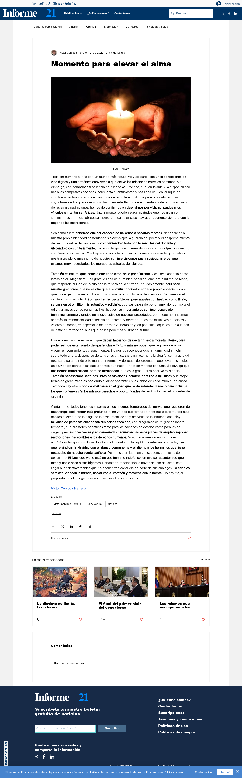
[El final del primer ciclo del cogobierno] (121, 582)
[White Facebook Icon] (44, 756)
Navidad (112, 503)
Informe (20, 12)
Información (110, 26)
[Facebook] (229, 13)
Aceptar (225, 772)
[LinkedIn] (235, 13)
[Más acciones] (188, 52)
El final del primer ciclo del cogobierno (120, 605)
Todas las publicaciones (47, 26)
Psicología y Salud (157, 26)
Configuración (203, 772)
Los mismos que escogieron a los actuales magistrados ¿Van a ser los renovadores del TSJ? (180, 605)
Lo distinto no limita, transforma (56, 605)
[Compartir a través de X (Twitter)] (62, 526)
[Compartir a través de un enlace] (80, 526)
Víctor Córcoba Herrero (67, 503)
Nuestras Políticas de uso (167, 772)
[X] (223, 13)
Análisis (74, 26)
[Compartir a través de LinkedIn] (71, 526)
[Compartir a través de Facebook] (53, 526)
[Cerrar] (237, 772)
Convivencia (94, 503)
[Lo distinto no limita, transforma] (60, 582)
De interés (132, 26)
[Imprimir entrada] (90, 526)
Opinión (91, 26)
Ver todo (205, 559)
